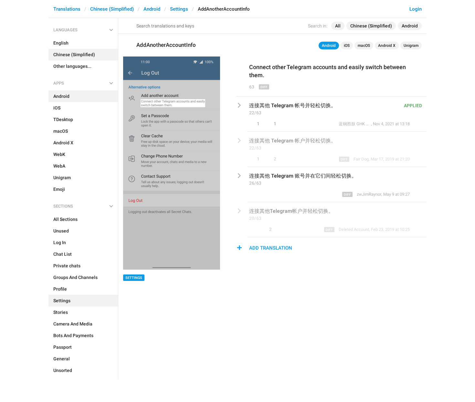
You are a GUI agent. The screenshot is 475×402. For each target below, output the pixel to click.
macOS (364, 45)
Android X (387, 45)
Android (151, 9)
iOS (347, 45)
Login (415, 9)
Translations (66, 9)
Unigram (411, 45)
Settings (179, 9)
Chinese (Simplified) (112, 9)
